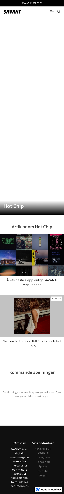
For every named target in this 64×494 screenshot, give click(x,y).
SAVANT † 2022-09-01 (32, 3)
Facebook (43, 461)
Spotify (43, 466)
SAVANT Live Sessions (43, 450)
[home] (12, 12)
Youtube (43, 471)
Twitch (43, 475)
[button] (52, 11)
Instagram (43, 457)
